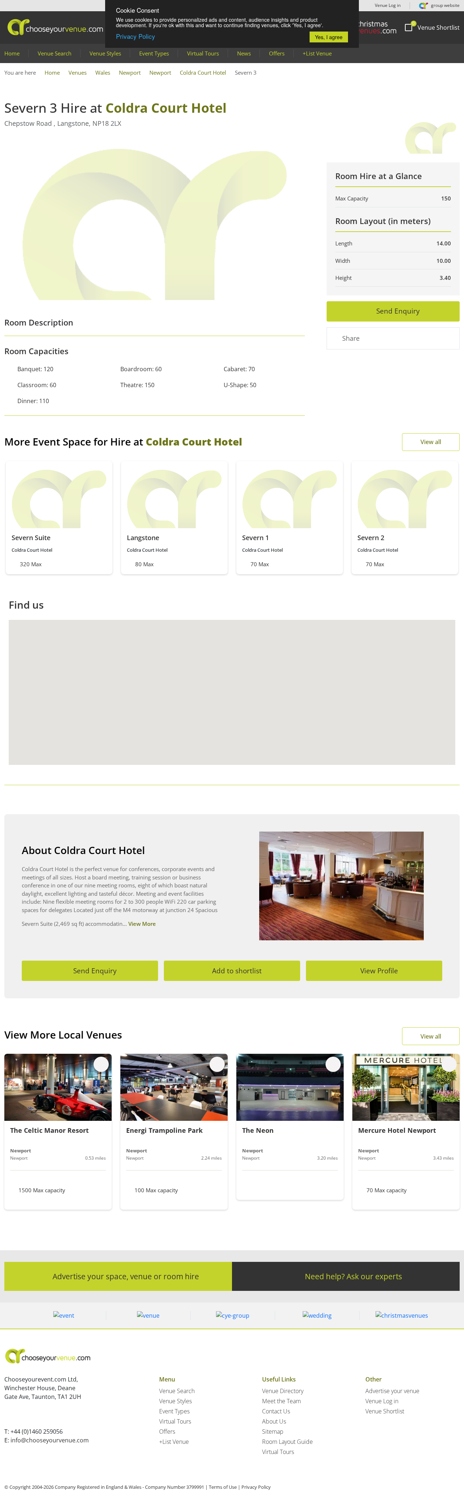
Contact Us (276, 1411)
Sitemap (272, 1432)
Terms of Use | (224, 1487)
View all (430, 442)
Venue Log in (387, 5)
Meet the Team (281, 1401)
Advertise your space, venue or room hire (126, 1276)
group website (445, 5)
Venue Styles (105, 53)
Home (12, 53)
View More (142, 923)
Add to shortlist (237, 970)
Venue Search (54, 53)
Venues (78, 72)
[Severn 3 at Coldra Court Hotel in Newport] (154, 218)
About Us (274, 1421)
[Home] (365, 27)
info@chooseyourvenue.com (50, 1440)
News (244, 53)
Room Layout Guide (287, 1442)
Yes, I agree (329, 37)
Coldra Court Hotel (203, 72)
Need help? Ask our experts (353, 1276)
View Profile (379, 970)
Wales (102, 72)
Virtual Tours (203, 53)
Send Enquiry (398, 311)
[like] (101, 1064)
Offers (277, 53)
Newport (130, 72)
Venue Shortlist (384, 1411)
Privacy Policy (135, 36)
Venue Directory (282, 1391)
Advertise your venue (392, 1391)
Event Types (154, 53)
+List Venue (317, 53)
